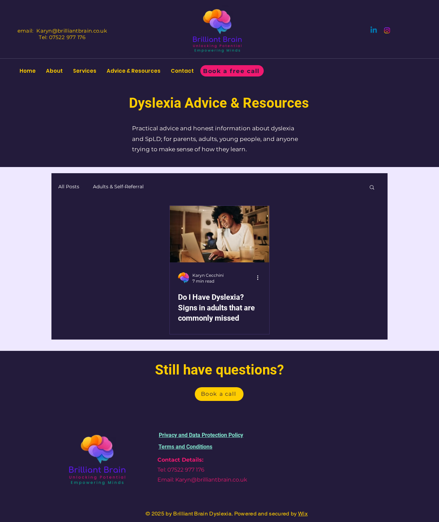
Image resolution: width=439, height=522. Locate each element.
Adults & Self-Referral (118, 186)
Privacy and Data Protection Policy (201, 435)
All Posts (68, 186)
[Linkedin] (374, 30)
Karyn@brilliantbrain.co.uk (71, 30)
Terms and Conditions (185, 446)
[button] (372, 187)
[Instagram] (387, 30)
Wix (303, 513)
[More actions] (260, 278)
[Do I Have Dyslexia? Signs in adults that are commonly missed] (219, 234)
